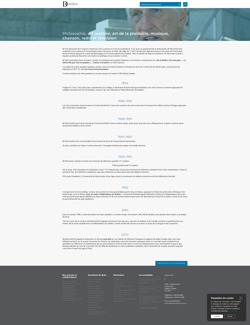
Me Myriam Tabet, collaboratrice (69, 295)
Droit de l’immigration (96, 300)
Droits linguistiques (95, 298)
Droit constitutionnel (96, 295)
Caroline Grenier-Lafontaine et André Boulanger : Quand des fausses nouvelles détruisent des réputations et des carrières (150, 300)
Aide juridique (118, 301)
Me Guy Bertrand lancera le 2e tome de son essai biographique (150, 281)
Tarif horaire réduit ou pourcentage (122, 295)
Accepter (217, 316)
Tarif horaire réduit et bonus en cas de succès (124, 291)
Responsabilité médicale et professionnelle (98, 313)
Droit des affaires (94, 286)
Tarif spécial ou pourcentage (124, 299)
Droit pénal (92, 305)
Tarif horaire (118, 284)
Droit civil (91, 284)
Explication (117, 279)
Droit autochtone (95, 307)
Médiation (92, 310)
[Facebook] (164, 279)
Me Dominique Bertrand (72, 283)
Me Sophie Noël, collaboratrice (68, 287)
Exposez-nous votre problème (171, 263)
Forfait (116, 281)
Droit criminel (93, 302)
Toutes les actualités (148, 308)
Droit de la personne (96, 293)
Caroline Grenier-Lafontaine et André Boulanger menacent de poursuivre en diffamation (150, 289)
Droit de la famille (95, 279)
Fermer (229, 316)
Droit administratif (95, 291)
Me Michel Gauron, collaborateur (69, 291)
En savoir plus (233, 311)
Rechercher (179, 5)
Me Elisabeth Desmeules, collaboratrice (72, 299)
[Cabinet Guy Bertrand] (77, 4)
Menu (185, 4)
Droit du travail (94, 281)
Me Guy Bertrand (69, 281)
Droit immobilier (94, 288)
